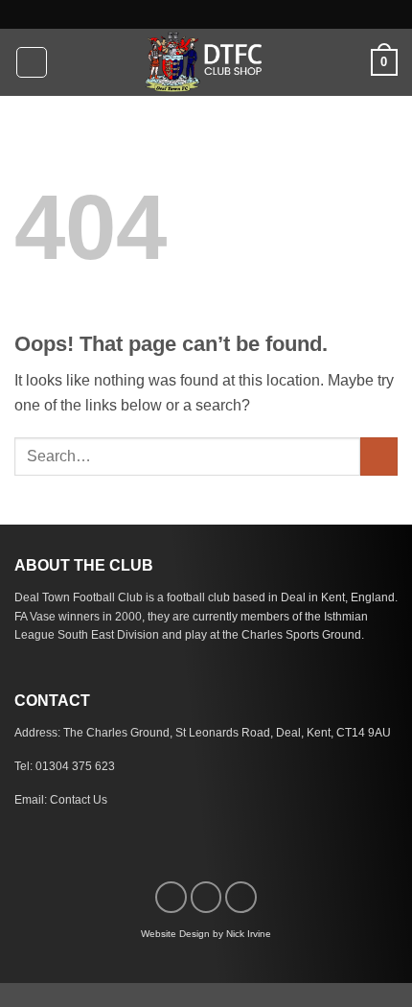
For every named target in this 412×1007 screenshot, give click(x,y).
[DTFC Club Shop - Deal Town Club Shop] (206, 62)
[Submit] (379, 456)
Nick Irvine (248, 933)
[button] (31, 62)
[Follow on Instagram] (206, 897)
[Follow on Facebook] (171, 897)
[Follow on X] (241, 897)
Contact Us (78, 800)
